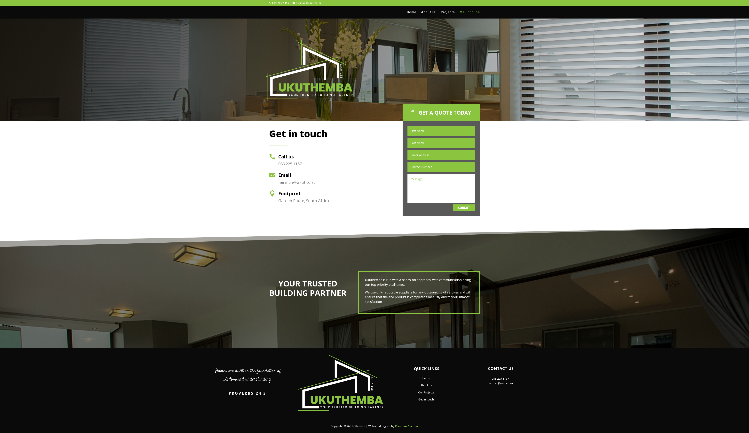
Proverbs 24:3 (247, 393)
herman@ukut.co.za (500, 383)
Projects (448, 12)
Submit (464, 208)
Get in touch (470, 12)
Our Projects (426, 392)
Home (411, 12)
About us (428, 12)
